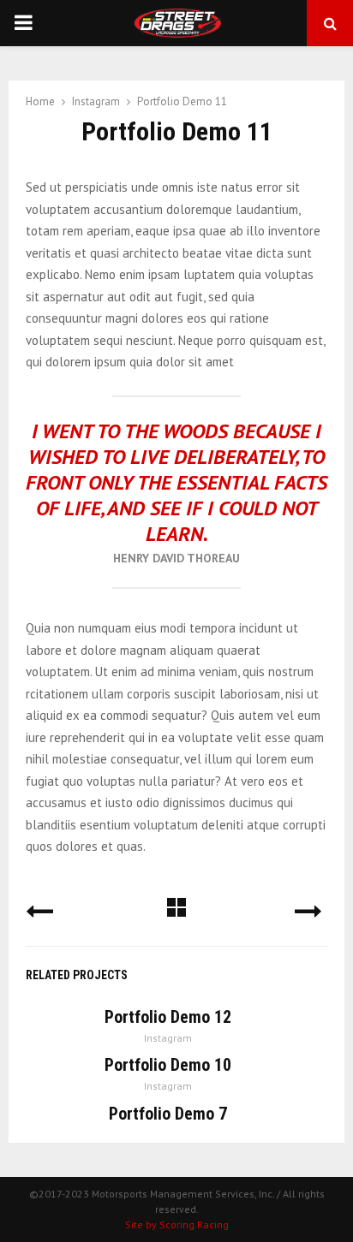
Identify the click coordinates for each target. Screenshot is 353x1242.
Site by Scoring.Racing (177, 1224)
